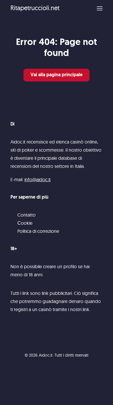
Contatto (26, 215)
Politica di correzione (38, 231)
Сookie (24, 223)
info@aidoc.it (37, 179)
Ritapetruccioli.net (34, 8)
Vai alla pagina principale (56, 75)
